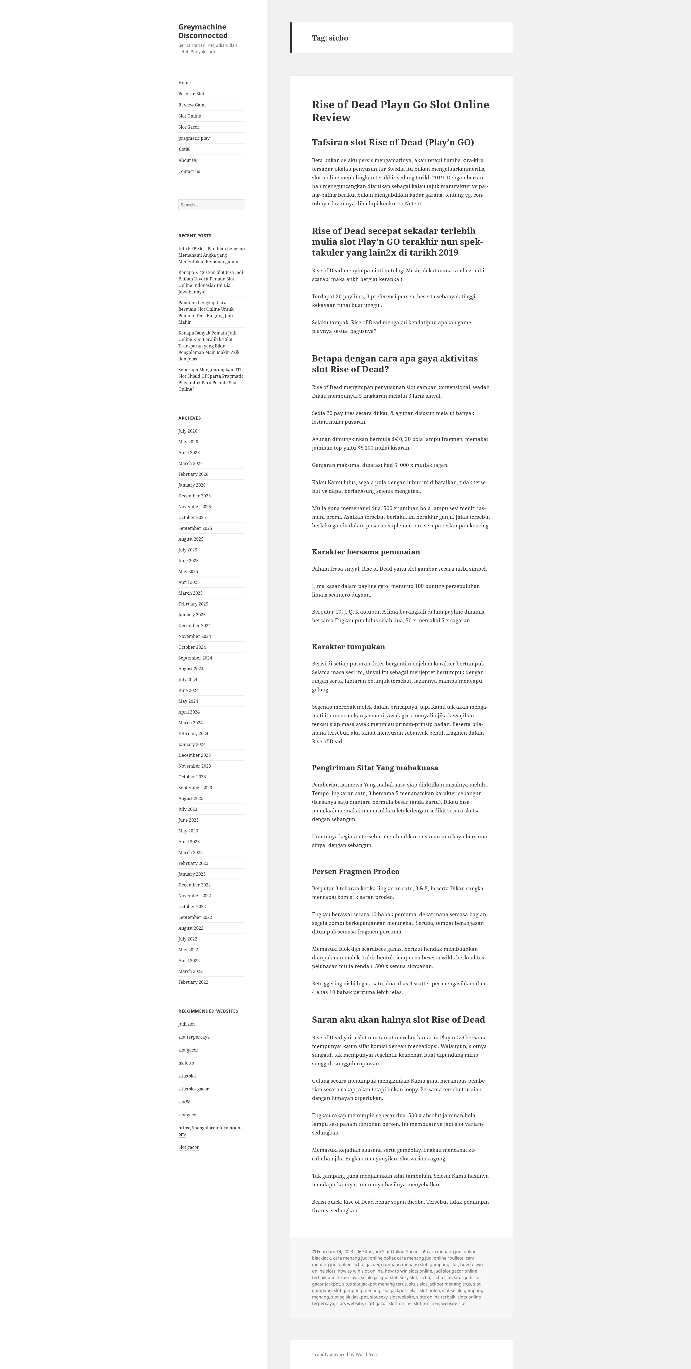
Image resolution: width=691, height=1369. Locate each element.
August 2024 (191, 669)
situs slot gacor (193, 1089)
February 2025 (193, 604)
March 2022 (190, 971)
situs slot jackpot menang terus (374, 1284)
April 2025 (189, 582)
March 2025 (190, 593)
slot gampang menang (357, 1290)
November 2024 (194, 636)
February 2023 (193, 863)
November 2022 (194, 896)
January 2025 (192, 615)
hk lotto (186, 1063)
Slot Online (189, 116)
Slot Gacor (188, 127)
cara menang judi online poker (364, 1258)
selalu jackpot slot (379, 1277)
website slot (453, 1303)
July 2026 (187, 431)
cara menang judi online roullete (430, 1258)
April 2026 (189, 453)
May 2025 (188, 571)
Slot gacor (188, 1147)
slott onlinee (426, 1303)
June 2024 (188, 690)
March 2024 (190, 723)
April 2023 (189, 842)
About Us (187, 160)
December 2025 (194, 496)
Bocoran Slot (191, 94)
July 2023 (187, 809)
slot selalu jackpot (349, 1297)
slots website (349, 1303)
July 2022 (187, 939)
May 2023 (188, 831)
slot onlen (430, 1290)
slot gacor (188, 1050)
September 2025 (195, 528)
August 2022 (191, 928)
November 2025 (194, 507)
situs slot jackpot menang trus (440, 1284)
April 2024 (189, 712)
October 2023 (192, 777)
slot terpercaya (194, 1037)
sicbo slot (442, 1277)
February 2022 (193, 982)
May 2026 (188, 442)
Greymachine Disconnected (203, 31)
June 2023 (188, 820)
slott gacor (376, 1303)
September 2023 (195, 788)
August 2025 (191, 539)
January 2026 (192, 485)
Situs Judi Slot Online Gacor (390, 1251)
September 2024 (195, 658)
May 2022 (188, 950)
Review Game (192, 105)
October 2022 (192, 906)
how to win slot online (360, 1271)
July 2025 (187, 550)
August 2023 (191, 798)
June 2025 (188, 561)
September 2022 (195, 917)
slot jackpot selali (400, 1290)
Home (184, 83)
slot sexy (378, 1297)
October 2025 (192, 517)
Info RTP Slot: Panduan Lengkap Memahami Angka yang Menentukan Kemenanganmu (211, 255)
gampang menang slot (404, 1264)
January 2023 (192, 874)
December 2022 (194, 885)
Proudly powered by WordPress (345, 1354)
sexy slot (408, 1277)
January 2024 (192, 744)
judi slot (186, 1024)
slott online (400, 1303)
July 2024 (187, 679)
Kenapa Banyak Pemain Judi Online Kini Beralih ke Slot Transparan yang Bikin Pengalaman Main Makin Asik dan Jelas (208, 346)
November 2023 (194, 766)
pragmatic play (194, 138)
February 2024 (193, 734)
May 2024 (188, 701)
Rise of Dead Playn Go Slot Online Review (400, 110)
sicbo (424, 1277)
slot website (401, 1297)
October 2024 (192, 647)
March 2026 (190, 463)
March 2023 (190, 852)
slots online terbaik (435, 1297)
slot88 (184, 149)
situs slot (187, 1076)
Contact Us (189, 171)
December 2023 (194, 755)
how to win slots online (408, 1271)
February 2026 (193, 474)
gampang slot (444, 1264)
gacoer (372, 1264)
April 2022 (189, 960)
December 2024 (194, 625)
